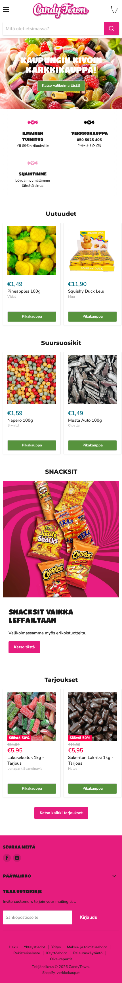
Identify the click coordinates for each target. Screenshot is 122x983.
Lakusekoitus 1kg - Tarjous (25, 760)
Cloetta (74, 425)
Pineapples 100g (24, 291)
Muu (71, 296)
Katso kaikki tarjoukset (61, 813)
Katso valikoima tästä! (61, 85)
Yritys (56, 947)
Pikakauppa (32, 316)
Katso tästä (24, 647)
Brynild (13, 425)
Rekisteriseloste (26, 953)
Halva (72, 768)
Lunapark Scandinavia (25, 768)
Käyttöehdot (56, 953)
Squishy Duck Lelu (86, 291)
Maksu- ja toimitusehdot (87, 947)
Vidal (11, 296)
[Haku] (111, 28)
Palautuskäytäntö (87, 953)
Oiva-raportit (61, 959)
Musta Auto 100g (85, 420)
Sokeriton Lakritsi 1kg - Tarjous (90, 760)
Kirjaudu (88, 917)
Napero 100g (20, 420)
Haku (13, 947)
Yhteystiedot (34, 947)
